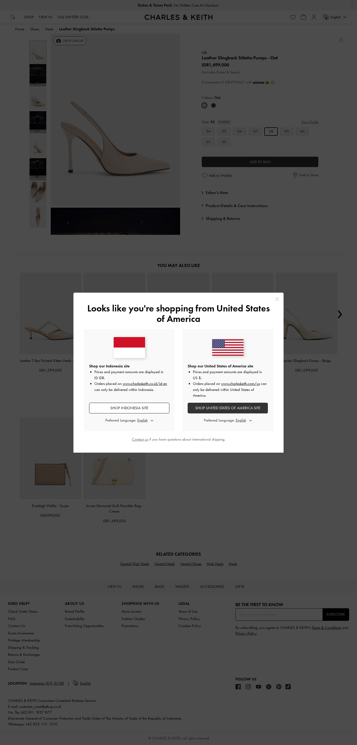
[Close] (277, 299)
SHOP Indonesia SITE (129, 408)
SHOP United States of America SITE (227, 408)
